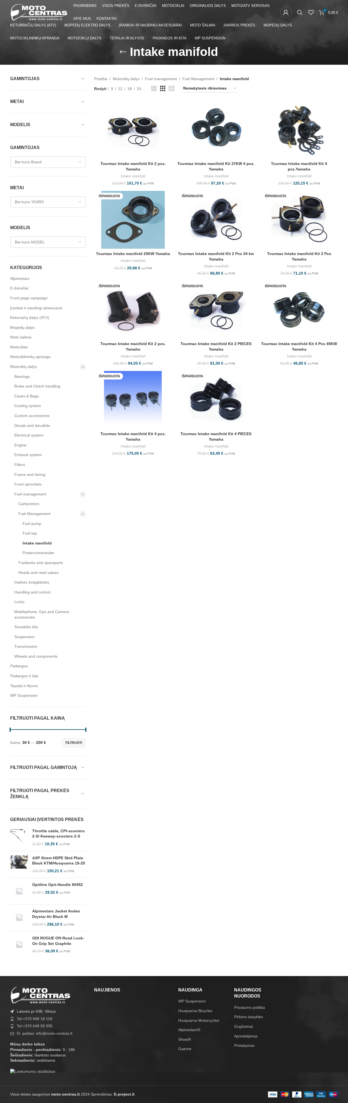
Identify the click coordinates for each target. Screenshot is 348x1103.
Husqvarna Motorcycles (198, 1020)
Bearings (22, 376)
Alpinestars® (189, 1030)
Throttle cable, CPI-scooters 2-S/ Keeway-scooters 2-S (58, 834)
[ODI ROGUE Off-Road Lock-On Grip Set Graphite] (19, 945)
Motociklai (19, 347)
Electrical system (28, 435)
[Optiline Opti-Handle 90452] (19, 891)
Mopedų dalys (22, 327)
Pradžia (100, 79)
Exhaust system (28, 454)
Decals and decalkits (32, 425)
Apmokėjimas (245, 1036)
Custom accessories (32, 415)
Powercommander (38, 553)
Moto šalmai (20, 337)
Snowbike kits (26, 627)
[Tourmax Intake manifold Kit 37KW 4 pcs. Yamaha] (216, 130)
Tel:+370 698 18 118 (34, 1019)
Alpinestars (19, 278)
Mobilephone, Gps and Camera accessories (41, 614)
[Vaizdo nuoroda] (40, 995)
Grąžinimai (243, 1026)
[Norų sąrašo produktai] (310, 12)
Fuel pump (32, 523)
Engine (20, 445)
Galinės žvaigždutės (31, 582)
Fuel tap (30, 533)
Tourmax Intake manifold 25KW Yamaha (133, 253)
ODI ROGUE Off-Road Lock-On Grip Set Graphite (58, 941)
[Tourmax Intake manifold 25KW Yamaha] (133, 220)
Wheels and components (35, 656)
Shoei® (184, 1039)
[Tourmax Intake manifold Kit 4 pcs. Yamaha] (133, 400)
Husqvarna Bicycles (195, 1011)
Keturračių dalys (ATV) (29, 317)
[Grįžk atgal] (123, 52)
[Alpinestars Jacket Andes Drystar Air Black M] (19, 918)
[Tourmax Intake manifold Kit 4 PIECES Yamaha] (216, 400)
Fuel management (30, 494)
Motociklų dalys (23, 366)
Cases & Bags (26, 396)
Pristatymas (244, 1045)
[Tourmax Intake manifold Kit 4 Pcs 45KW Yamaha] (299, 310)
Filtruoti (73, 743)
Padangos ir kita (24, 676)
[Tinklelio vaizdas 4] (171, 88)
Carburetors (28, 504)
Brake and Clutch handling (37, 386)
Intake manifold (37, 543)
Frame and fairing (29, 474)
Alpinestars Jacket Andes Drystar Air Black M (56, 914)
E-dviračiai (19, 288)
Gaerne (184, 1049)
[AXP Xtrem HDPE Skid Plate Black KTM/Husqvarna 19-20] (19, 864)
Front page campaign (29, 298)
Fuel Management (34, 513)
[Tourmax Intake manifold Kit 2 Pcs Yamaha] (299, 220)
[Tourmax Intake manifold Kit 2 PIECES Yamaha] (216, 310)
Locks (19, 602)
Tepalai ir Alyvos (24, 686)
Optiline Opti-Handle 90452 (57, 884)
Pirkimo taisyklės (248, 1017)
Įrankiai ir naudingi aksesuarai (36, 308)
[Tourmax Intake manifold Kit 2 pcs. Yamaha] (133, 130)
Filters (19, 464)
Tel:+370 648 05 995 (35, 1026)
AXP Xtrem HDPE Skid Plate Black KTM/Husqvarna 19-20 (58, 861)
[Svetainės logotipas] (39, 12)
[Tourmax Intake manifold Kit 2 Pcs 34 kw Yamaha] (216, 220)
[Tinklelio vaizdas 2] (154, 88)
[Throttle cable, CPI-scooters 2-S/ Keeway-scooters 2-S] (19, 837)
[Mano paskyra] (285, 12)
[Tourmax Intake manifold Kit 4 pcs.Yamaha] (299, 130)
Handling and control (32, 592)
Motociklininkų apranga (30, 356)
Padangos (19, 666)
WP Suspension (24, 695)
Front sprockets (28, 484)
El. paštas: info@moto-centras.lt (44, 1033)
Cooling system (27, 405)
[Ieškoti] (299, 12)
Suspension (24, 637)
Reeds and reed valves (38, 572)
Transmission (25, 646)
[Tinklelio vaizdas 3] (162, 88)
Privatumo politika (249, 1007)
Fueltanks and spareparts (40, 562)
